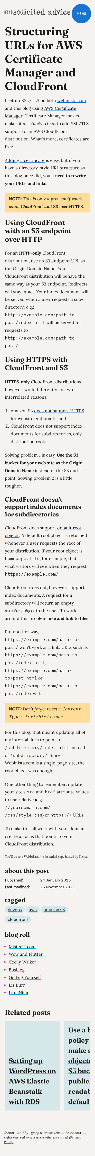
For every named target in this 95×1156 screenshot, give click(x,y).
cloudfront (18, 919)
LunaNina (18, 992)
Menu (81, 13)
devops (15, 909)
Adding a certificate (25, 160)
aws (33, 909)
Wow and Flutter (26, 954)
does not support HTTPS (59, 410)
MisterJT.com (22, 946)
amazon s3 (54, 909)
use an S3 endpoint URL (55, 261)
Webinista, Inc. (34, 856)
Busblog (17, 970)
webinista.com (71, 100)
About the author (67, 1133)
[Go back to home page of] (37, 12)
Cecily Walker (22, 962)
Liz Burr (17, 985)
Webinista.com (19, 763)
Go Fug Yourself (25, 977)
